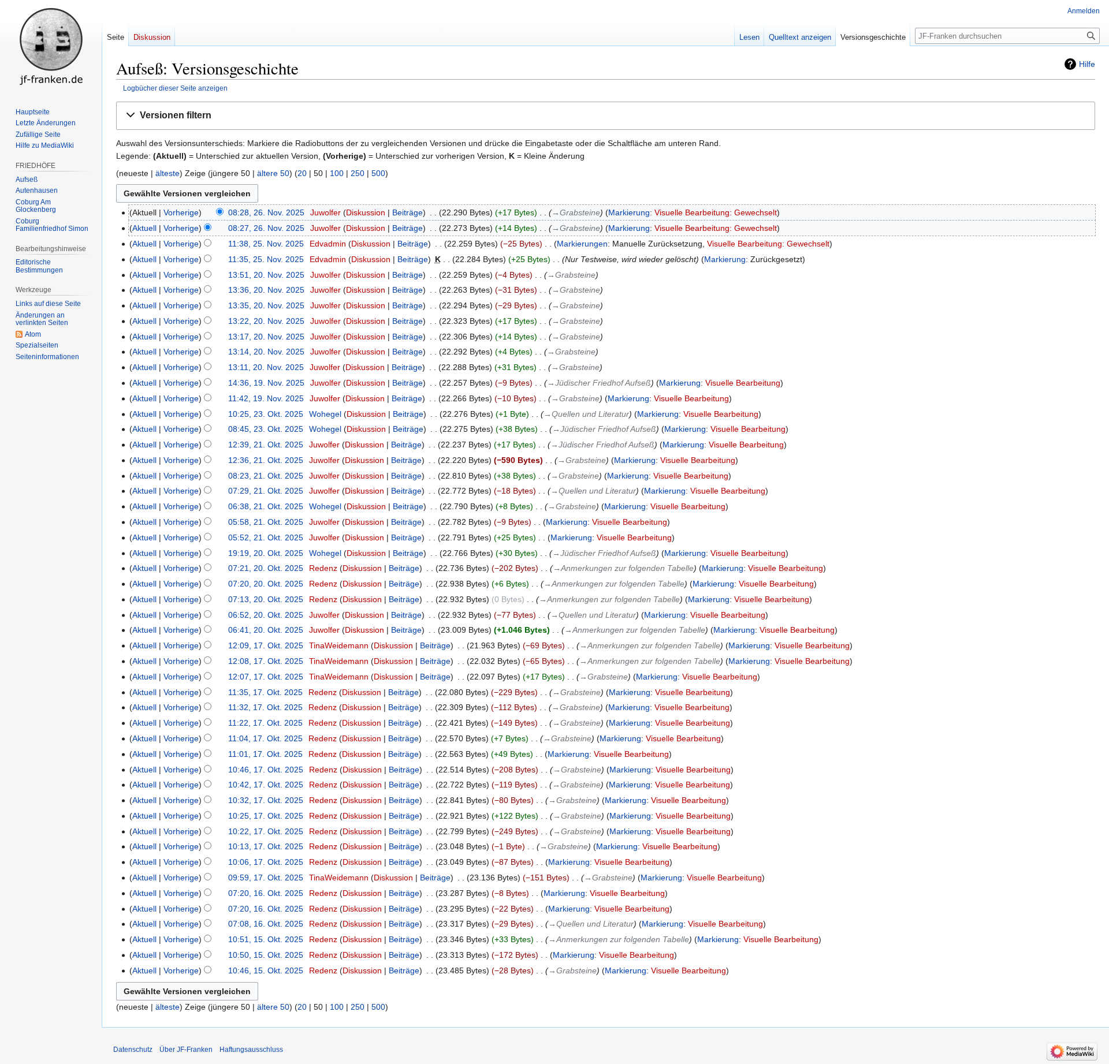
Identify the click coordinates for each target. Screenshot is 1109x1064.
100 (337, 173)
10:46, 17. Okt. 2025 (265, 769)
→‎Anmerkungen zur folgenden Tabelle (623, 568)
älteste (167, 173)
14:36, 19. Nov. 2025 (266, 382)
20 (302, 173)
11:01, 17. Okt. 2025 (265, 754)
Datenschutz (132, 1050)
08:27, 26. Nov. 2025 (266, 228)
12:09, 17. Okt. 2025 (265, 645)
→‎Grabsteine (576, 212)
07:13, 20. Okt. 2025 (265, 599)
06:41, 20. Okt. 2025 (265, 629)
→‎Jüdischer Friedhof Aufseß (599, 382)
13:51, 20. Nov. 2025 (266, 274)
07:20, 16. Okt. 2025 (265, 893)
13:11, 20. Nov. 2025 (266, 367)
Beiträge (407, 212)
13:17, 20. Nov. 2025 (266, 336)
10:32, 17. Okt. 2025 (265, 800)
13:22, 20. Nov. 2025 (266, 321)
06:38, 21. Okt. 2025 (265, 506)
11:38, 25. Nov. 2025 (266, 243)
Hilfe (1087, 64)
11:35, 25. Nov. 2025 (266, 259)
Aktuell (144, 228)
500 (378, 173)
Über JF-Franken (186, 1050)
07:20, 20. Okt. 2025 (265, 583)
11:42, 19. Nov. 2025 (266, 398)
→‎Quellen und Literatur (586, 414)
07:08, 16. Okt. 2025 (265, 923)
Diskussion (365, 212)
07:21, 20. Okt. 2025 (265, 568)
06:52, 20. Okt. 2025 (265, 614)
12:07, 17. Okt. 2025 (265, 676)
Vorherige (181, 212)
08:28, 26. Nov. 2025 (266, 212)
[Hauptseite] (51, 46)
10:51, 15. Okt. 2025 (265, 939)
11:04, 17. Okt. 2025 (265, 738)
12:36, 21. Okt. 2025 (265, 460)
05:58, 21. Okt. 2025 (265, 522)
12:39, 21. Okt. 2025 (265, 444)
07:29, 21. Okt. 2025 (265, 490)
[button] (605, 115)
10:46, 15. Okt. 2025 (265, 970)
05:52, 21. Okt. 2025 (265, 537)
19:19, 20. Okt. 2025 (265, 553)
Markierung (629, 212)
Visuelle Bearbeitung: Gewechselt (715, 212)
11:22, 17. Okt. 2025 (265, 722)
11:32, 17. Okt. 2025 (265, 707)
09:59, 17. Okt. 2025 (265, 877)
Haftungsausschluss (251, 1050)
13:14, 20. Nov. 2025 (266, 351)
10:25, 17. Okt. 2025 (265, 815)
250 (357, 173)
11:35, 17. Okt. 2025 (265, 692)
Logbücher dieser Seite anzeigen (175, 88)
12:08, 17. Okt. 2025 (265, 661)
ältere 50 (273, 173)
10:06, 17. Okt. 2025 (265, 862)
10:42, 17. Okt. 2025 (265, 784)
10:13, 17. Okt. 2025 (265, 846)
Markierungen (582, 243)
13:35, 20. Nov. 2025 (266, 305)
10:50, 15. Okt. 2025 (265, 955)
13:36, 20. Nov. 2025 (266, 289)
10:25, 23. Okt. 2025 (265, 414)
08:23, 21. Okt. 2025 (265, 475)
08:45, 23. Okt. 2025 (265, 429)
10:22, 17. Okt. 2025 (265, 831)
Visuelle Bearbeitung (742, 382)
